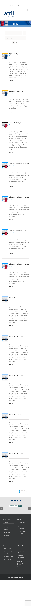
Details (11, 80)
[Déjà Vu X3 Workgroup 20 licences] (5, 199)
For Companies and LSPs (21, 532)
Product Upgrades (8, 525)
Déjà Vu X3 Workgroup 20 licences (19, 197)
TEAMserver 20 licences (16, 375)
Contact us (20, 548)
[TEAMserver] (5, 299)
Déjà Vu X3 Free (13, 54)
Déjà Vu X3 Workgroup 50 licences (19, 264)
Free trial (6, 522)
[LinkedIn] (25, 564)
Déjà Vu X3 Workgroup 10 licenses (19, 163)
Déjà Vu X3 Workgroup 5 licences (18, 230)
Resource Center (8, 548)
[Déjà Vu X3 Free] (5, 56)
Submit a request (8, 551)
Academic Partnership (21, 556)
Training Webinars (8, 556)
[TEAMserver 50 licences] (5, 455)
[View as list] (17, 42)
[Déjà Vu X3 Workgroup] (5, 125)
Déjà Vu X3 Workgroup (15, 123)
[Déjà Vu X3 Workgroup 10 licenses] (5, 165)
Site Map (25, 576)
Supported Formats (6, 536)
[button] (1, 508)
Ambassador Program (21, 552)
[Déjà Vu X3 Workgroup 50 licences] (5, 266)
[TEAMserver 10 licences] (5, 338)
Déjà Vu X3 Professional (16, 91)
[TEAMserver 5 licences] (5, 416)
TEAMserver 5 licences (15, 414)
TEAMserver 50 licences (16, 453)
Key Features (7, 532)
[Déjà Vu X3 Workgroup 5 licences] (5, 232)
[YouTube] (22, 564)
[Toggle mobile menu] (27, 10)
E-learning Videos (8, 554)
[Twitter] (20, 564)
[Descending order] (24, 33)
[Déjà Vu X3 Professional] (5, 93)
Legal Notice (10, 577)
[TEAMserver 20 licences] (5, 377)
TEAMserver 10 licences (16, 336)
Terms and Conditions (18, 577)
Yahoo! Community (8, 559)
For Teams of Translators (21, 527)
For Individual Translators (21, 523)
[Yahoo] (17, 566)
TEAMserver (12, 297)
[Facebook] (17, 564)
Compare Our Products (7, 528)
